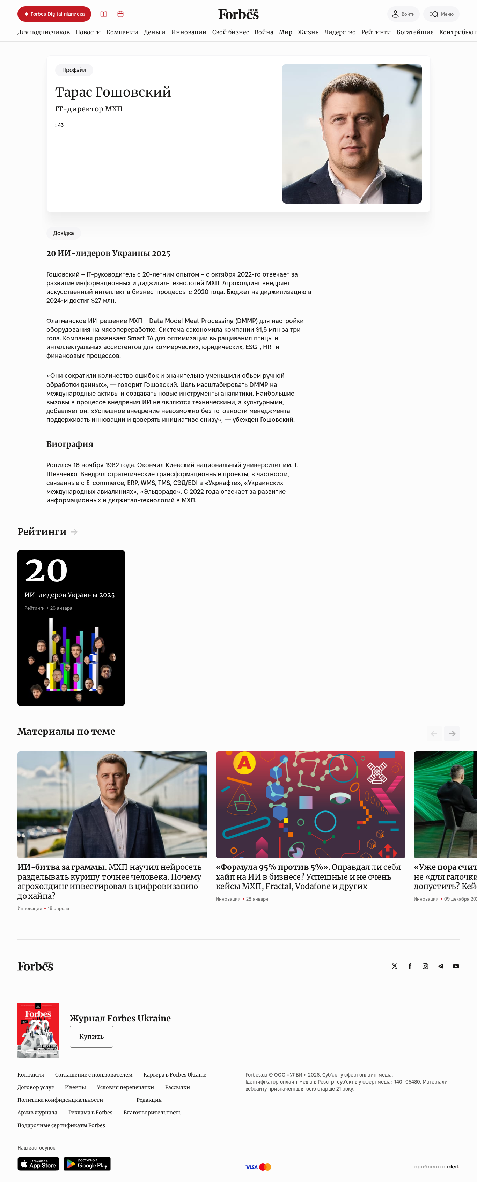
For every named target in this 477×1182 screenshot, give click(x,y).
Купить (91, 1037)
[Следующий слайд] (452, 733)
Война (264, 32)
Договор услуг (35, 1087)
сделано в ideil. (437, 1167)
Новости (88, 32)
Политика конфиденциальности (60, 1100)
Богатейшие (415, 32)
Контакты (30, 1075)
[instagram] (425, 966)
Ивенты (75, 1087)
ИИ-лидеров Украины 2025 (69, 587)
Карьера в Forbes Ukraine (175, 1075)
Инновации (189, 32)
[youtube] (456, 966)
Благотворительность (152, 1112)
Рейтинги (376, 32)
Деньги (155, 32)
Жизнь (308, 32)
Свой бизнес (230, 32)
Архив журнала (37, 1112)
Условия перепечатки (125, 1087)
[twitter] (394, 966)
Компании (122, 32)
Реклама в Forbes (90, 1112)
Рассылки (177, 1087)
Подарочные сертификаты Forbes (61, 1125)
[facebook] (410, 966)
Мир (285, 32)
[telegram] (440, 966)
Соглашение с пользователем (93, 1075)
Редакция (149, 1100)
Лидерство (340, 32)
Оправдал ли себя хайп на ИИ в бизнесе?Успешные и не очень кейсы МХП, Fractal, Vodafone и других (308, 876)
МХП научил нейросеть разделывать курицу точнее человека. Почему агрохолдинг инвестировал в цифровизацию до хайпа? (109, 881)
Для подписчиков (43, 32)
